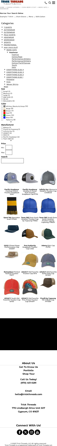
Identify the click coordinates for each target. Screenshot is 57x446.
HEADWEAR (9, 37)
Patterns (9, 120)
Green (8, 115)
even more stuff (29, 7)
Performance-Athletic (21, 59)
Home (2, 7)
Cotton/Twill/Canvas (21, 63)
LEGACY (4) (7, 133)
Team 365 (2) (8, 139)
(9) (9, 108)
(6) (11, 120)
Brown (8, 111)
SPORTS (7, 42)
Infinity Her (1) (8, 131)
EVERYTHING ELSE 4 (15, 70)
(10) (10, 115)
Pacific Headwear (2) (11, 137)
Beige (8, 108)
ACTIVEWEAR (9, 30)
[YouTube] (37, 432)
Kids (8, 82)
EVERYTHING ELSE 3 (15, 72)
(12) (9, 117)
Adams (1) (7, 127)
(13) (17, 106)
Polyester (10, 79)
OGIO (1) (6, 135)
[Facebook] (19, 432)
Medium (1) (7, 93)
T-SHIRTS (8, 27)
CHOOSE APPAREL (13, 7)
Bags (6, 87)
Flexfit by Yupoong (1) (11, 129)
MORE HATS (42, 7)
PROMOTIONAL (10, 45)
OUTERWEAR (9, 32)
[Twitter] (25, 432)
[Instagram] (31, 432)
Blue (8, 117)
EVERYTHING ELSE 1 (14, 77)
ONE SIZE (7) (8, 97)
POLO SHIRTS (9, 35)
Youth (14, 65)
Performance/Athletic (21, 61)
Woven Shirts (12, 84)
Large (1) (6, 95)
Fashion (15, 55)
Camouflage (17, 57)
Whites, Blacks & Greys (15, 106)
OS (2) (5, 99)
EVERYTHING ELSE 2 (15, 75)
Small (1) (6, 91)
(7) (10, 111)
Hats (14, 67)
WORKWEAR (9, 40)
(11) (9, 113)
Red (7, 113)
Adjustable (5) (9, 101)
